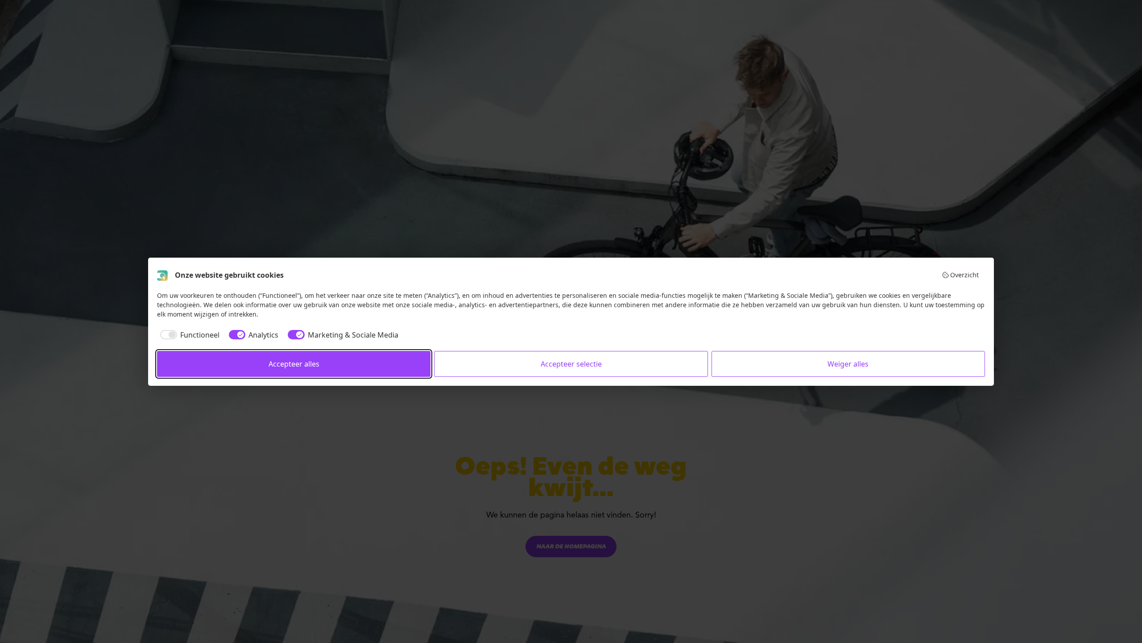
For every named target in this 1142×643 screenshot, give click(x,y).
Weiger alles (848, 364)
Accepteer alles (294, 364)
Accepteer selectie (571, 364)
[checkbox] (188, 335)
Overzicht (964, 275)
